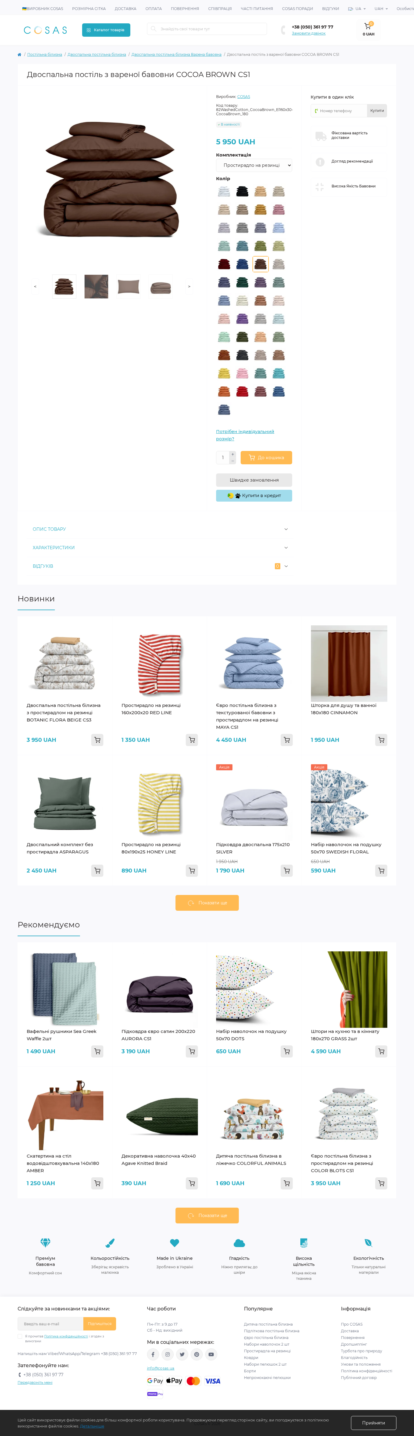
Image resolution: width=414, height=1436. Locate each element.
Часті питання (257, 8)
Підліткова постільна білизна (271, 1331)
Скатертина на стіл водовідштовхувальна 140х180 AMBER (63, 1163)
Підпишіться (100, 1323)
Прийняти (373, 1423)
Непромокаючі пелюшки (267, 1377)
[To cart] (97, 740)
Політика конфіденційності (66, 1336)
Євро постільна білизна (266, 1337)
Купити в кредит (261, 495)
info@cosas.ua (161, 1368)
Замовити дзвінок (309, 33)
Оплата (153, 8)
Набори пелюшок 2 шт (265, 1364)
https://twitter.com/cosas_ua (182, 1354)
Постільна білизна (44, 54)
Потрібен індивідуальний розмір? (245, 435)
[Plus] (232, 454)
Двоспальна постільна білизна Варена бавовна (177, 54)
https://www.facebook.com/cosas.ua (153, 1354)
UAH (379, 8)
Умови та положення (361, 1364)
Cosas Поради (297, 8)
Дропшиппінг (354, 1344)
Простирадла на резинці (267, 1351)
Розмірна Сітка (89, 8)
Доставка (125, 8)
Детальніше (92, 1426)
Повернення (185, 8)
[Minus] (232, 461)
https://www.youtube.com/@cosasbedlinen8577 (211, 1354)
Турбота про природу (361, 1351)
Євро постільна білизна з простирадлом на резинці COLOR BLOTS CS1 (342, 1163)
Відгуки (330, 8)
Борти (250, 1371)
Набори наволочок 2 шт (266, 1344)
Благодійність (354, 1357)
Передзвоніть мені (35, 1382)
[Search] (153, 29)
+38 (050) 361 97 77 (312, 27)
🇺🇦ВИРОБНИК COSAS (42, 8)
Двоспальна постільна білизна (97, 54)
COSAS (243, 96)
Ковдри (251, 1357)
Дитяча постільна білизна (268, 1324)
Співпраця (220, 8)
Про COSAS (351, 1324)
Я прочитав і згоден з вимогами (64, 1338)
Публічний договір (359, 1377)
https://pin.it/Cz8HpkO (197, 1354)
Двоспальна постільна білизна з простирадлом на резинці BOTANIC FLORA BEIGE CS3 (64, 712)
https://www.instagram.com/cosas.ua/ (168, 1354)
